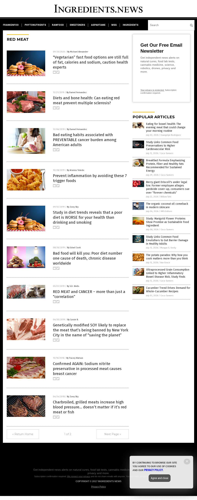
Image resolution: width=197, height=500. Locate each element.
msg (114, 25)
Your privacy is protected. (152, 90)
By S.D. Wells (73, 286)
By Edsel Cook (74, 247)
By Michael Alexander (77, 51)
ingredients (130, 25)
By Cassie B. (72, 319)
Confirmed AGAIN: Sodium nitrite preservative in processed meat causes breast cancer (87, 368)
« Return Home (22, 434)
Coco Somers (166, 153)
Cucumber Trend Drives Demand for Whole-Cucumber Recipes (168, 289)
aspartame (98, 25)
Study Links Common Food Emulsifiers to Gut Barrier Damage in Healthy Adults (167, 240)
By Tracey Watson (74, 358)
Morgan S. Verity (168, 248)
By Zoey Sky (72, 207)
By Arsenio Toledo (75, 170)
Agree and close (159, 478)
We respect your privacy (78, 476)
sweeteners (77, 25)
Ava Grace (165, 262)
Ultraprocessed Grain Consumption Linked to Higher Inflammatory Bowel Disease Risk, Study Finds (167, 273)
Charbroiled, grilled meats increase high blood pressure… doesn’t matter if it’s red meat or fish (90, 407)
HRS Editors (166, 211)
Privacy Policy (98, 486)
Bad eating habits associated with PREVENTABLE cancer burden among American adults (84, 139)
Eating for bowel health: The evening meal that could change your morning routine (165, 127)
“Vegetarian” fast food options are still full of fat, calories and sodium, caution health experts (90, 62)
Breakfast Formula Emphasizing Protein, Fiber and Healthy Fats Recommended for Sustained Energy (165, 166)
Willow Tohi (165, 196)
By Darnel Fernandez (77, 92)
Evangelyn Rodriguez (171, 135)
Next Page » (112, 434)
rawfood (58, 25)
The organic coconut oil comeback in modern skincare (167, 205)
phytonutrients (35, 25)
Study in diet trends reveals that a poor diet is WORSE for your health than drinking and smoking (87, 217)
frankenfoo (11, 25)
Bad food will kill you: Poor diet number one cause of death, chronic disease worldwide (87, 258)
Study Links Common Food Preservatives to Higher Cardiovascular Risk (162, 146)
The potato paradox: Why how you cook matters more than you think (167, 256)
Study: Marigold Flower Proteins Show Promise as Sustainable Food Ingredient (167, 222)
